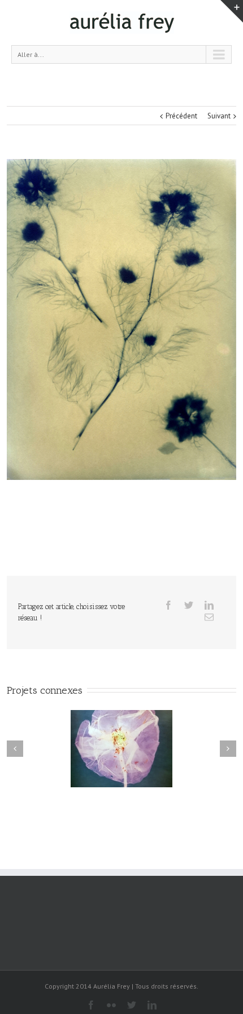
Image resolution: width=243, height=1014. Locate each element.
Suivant (219, 116)
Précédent (181, 116)
